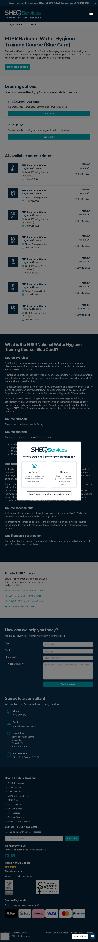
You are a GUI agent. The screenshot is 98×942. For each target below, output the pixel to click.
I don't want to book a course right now (49, 494)
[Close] (78, 445)
